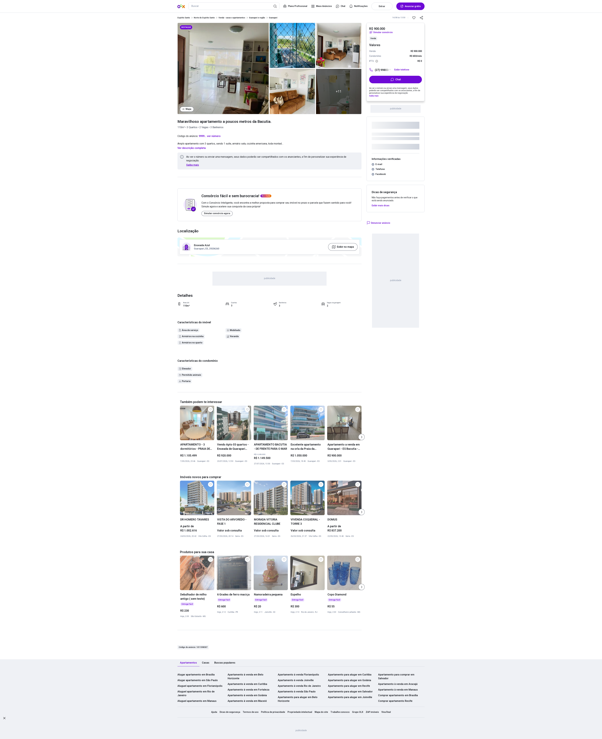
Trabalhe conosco (340, 712)
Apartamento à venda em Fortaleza (248, 689)
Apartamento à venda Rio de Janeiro (299, 685)
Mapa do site (321, 712)
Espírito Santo (183, 18)
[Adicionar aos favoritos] (414, 18)
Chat (398, 79)
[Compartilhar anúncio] (421, 18)
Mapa (188, 109)
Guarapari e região (257, 18)
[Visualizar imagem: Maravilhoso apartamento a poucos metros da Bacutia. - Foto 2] (292, 45)
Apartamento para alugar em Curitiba (349, 674)
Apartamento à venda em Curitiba (247, 684)
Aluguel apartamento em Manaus (197, 700)
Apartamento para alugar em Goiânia (349, 680)
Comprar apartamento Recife (395, 700)
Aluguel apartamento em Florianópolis (199, 685)
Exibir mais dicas (380, 205)
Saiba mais (192, 164)
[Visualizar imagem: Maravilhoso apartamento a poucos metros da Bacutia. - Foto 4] (339, 45)
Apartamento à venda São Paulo (297, 691)
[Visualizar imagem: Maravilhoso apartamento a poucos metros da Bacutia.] (223, 68)
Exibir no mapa (345, 246)
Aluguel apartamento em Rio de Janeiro (196, 693)
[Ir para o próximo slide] (361, 437)
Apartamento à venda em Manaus (398, 689)
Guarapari (273, 18)
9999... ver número (210, 136)
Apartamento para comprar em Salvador (396, 676)
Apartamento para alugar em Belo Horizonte (297, 699)
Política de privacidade (273, 712)
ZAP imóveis (372, 712)
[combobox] (234, 6)
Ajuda (214, 712)
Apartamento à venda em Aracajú (397, 684)
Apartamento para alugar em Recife (349, 685)
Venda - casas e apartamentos (232, 18)
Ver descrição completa (191, 148)
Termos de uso (251, 712)
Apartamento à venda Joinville (296, 680)
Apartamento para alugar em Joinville (350, 697)
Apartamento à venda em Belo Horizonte (245, 676)
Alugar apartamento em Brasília (196, 674)
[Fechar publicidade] (4, 718)
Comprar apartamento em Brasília (398, 695)
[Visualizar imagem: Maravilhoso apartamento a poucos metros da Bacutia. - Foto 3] (292, 91)
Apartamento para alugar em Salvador (350, 691)
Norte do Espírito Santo (204, 18)
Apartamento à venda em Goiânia (247, 695)
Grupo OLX (357, 712)
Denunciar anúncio (380, 223)
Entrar (382, 6)
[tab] (188, 662)
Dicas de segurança (230, 712)
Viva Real (386, 712)
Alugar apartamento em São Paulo (197, 680)
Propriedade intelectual (300, 712)
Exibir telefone (401, 69)
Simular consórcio (383, 32)
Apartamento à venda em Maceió (247, 700)
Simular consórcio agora (217, 213)
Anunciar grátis (413, 6)
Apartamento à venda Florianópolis (298, 674)
